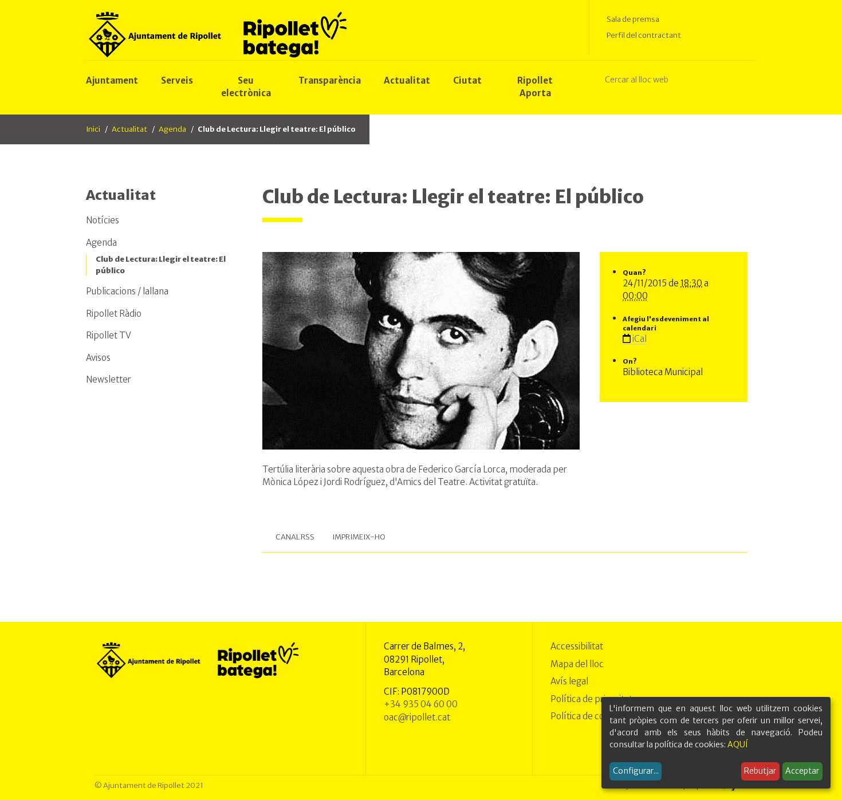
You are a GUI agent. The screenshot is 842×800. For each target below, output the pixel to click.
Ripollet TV (108, 335)
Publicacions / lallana (127, 291)
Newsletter (108, 379)
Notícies (102, 220)
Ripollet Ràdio (113, 313)
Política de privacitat (591, 698)
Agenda (172, 129)
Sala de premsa (633, 19)
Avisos (98, 357)
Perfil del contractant (644, 35)
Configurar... (636, 771)
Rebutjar (760, 771)
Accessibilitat (576, 646)
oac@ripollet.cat (417, 717)
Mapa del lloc (577, 664)
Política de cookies (587, 716)
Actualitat (129, 129)
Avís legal (569, 681)
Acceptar (802, 771)
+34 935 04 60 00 (421, 704)
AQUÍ (737, 744)
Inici (93, 129)
